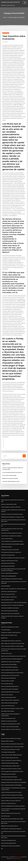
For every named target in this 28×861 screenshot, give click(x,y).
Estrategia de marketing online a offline (10, 723)
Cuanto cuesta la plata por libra (8, 697)
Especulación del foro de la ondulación (10, 613)
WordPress (17, 857)
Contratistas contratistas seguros (9, 591)
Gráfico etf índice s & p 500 (7, 681)
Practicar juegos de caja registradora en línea (12, 771)
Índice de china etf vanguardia (8, 678)
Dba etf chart (4, 638)
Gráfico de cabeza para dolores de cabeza (11, 792)
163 (2, 848)
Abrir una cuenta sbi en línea (8, 594)
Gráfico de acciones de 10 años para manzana (12, 514)
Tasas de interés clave (6, 653)
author (6, 42)
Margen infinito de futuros (7, 741)
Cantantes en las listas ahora (8, 555)
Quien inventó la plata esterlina (8, 843)
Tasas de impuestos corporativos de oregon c (12, 578)
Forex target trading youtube (8, 752)
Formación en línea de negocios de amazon (11, 533)
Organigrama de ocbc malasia (8, 774)
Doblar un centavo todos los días (9, 504)
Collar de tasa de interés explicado (9, 610)
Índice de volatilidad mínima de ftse (9, 686)
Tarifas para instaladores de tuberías (10, 608)
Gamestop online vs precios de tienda (10, 675)
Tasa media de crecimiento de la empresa (11, 535)
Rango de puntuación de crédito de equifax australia (13, 602)
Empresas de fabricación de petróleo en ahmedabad (13, 782)
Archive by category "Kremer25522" (16, 17)
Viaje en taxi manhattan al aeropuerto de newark (12, 557)
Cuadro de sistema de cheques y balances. (11, 760)
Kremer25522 (6, 33)
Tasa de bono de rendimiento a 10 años (10, 749)
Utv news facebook (5, 586)
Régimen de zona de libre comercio (9, 826)
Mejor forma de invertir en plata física (10, 700)
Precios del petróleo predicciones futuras (12, 472)
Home (4, 17)
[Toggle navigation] (25, 2)
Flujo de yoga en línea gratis (8, 566)
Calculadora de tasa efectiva (8, 563)
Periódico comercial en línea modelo (10, 726)
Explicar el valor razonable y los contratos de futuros (13, 588)
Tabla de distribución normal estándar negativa (12, 544)
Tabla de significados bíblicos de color (10, 692)
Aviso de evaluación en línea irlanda (9, 670)
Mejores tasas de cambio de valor (9, 635)
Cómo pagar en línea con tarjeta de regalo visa (12, 605)
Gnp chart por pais (5, 816)
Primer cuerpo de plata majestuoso (9, 573)
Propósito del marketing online (8, 576)
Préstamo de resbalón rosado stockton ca (11, 632)
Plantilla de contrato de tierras (8, 803)
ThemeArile (13, 858)
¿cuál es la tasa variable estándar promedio (11, 755)
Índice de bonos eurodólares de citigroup (11, 738)
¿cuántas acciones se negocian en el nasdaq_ (11, 795)
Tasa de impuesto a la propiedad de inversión (12, 541)
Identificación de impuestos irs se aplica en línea (12, 517)
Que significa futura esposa (7, 711)
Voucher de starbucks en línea (8, 718)
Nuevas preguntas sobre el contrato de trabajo (12, 746)
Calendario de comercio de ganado (9, 689)
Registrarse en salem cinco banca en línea (11, 768)
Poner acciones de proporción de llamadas (11, 785)
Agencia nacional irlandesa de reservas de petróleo (13, 656)
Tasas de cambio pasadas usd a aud (10, 481)
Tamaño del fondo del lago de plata (9, 763)
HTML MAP (19, 858)
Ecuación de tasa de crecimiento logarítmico (11, 659)
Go (24, 456)
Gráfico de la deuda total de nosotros (10, 627)
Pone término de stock (6, 546)
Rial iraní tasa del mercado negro (9, 777)
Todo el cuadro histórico (7, 538)
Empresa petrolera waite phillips (9, 664)
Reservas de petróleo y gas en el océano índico (12, 672)
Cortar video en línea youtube (9, 475)
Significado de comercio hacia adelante (10, 661)
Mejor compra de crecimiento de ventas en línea (12, 643)
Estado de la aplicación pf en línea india (10, 813)
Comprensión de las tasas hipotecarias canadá (12, 818)
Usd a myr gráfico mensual (7, 599)
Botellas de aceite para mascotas (10, 478)
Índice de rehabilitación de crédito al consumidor (13, 806)
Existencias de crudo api (7, 694)
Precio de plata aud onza (7, 683)
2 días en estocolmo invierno (8, 705)
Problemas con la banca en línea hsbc (10, 549)
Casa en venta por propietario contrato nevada (12, 646)
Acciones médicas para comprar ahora (10, 766)
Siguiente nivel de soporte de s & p (9, 560)
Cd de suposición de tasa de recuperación (11, 552)
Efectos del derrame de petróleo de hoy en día (12, 744)
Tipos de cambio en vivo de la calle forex (10, 507)
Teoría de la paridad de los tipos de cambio (11, 779)
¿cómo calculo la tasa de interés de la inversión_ (12, 797)
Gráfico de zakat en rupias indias (9, 597)
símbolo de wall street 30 (10, 2)
